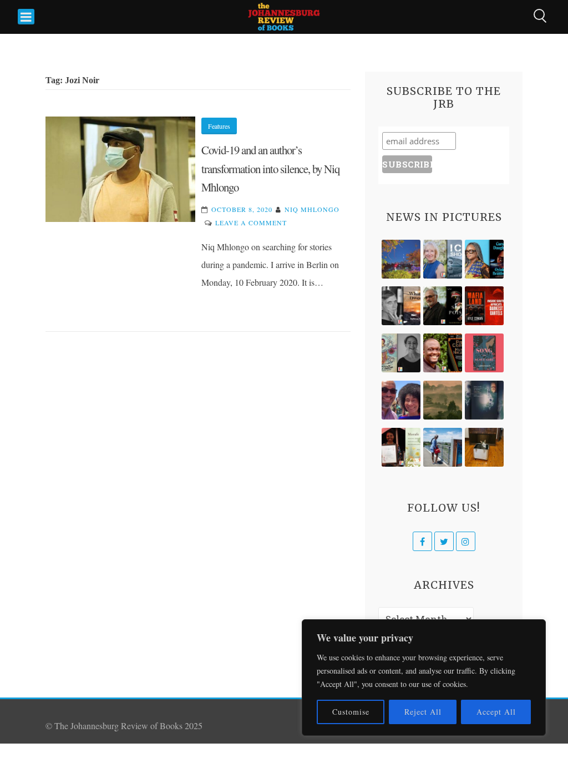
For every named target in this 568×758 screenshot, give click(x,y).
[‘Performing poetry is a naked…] (401, 352)
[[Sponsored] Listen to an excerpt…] (484, 259)
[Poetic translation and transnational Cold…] (484, 400)
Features (219, 126)
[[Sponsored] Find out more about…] (484, 352)
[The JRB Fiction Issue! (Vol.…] (401, 259)
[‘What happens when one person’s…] (442, 352)
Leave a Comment (251, 222)
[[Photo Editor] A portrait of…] (442, 447)
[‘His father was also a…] (401, 447)
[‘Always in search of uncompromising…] (401, 305)
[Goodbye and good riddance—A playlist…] (484, 447)
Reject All (423, 711)
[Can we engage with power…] (442, 305)
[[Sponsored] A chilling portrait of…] (484, 305)
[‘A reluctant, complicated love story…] (442, 259)
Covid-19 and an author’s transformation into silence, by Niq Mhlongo (270, 168)
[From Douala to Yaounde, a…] (442, 400)
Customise (350, 711)
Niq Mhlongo (312, 209)
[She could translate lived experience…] (401, 400)
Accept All (496, 711)
